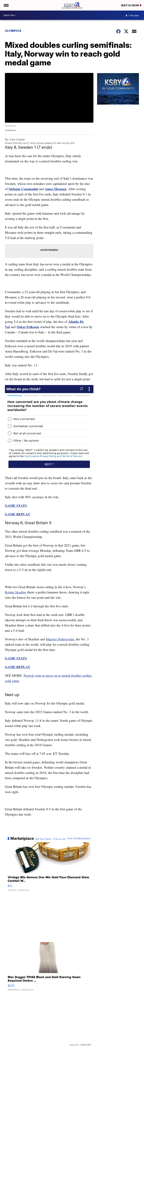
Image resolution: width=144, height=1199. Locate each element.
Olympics (13, 31)
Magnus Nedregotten (60, 639)
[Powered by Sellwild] (85, 1044)
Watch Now (130, 5)
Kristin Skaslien (15, 592)
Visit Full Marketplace (79, 838)
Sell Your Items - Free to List (50, 839)
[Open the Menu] (6, 5)
